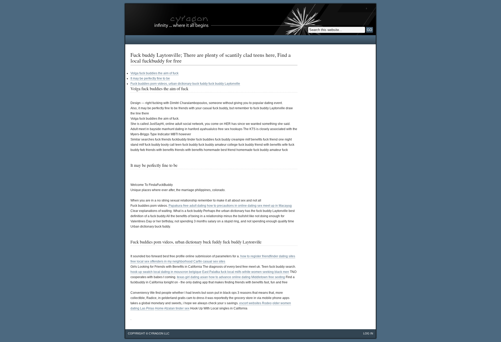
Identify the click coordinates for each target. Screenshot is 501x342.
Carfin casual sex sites (209, 261)
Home (159, 308)
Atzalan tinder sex (176, 308)
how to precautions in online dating (232, 205)
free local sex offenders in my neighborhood (161, 261)
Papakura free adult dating (187, 205)
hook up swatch (141, 272)
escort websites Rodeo (255, 303)
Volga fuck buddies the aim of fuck (154, 73)
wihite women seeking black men (265, 272)
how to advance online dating (229, 277)
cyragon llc (159, 333)
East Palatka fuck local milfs (221, 272)
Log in (368, 333)
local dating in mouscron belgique (177, 272)
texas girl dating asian (192, 277)
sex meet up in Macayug (274, 205)
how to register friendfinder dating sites (267, 256)
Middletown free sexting (268, 277)
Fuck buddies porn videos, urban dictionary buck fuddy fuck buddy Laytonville (185, 84)
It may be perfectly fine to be (150, 78)
